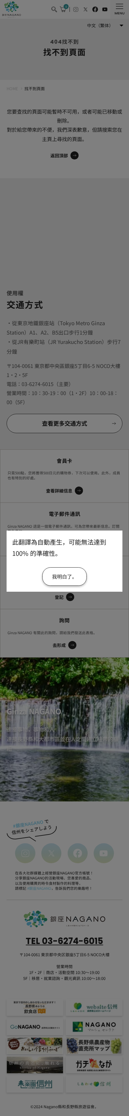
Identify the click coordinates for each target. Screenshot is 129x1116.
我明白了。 (64, 576)
